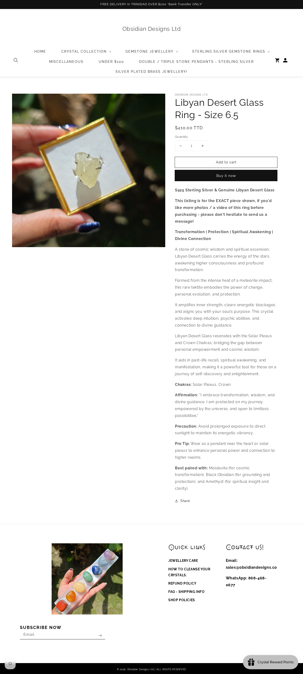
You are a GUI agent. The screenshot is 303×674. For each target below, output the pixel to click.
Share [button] (185, 501)
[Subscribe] (100, 635)
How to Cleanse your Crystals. (189, 572)
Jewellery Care (183, 561)
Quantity (181, 136)
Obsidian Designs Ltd (140, 669)
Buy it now (226, 176)
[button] (16, 60)
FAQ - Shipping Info (186, 592)
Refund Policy (182, 583)
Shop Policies (181, 600)
